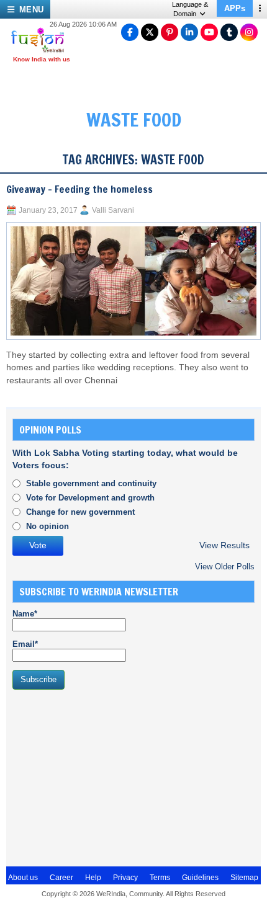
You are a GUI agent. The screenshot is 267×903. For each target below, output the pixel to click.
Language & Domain (190, 9)
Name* (24, 613)
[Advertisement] (105, 776)
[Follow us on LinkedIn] (189, 32)
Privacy (125, 877)
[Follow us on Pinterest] (169, 32)
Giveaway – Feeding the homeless (79, 189)
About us (23, 877)
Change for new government (80, 512)
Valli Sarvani (113, 210)
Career (61, 877)
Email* (25, 644)
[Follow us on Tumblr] (229, 32)
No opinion (47, 526)
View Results (224, 545)
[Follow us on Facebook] (129, 32)
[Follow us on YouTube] (209, 32)
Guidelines (200, 877)
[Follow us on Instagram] (249, 32)
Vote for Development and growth (90, 497)
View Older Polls (225, 566)
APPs (234, 8)
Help (93, 877)
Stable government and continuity (91, 483)
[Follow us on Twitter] (149, 32)
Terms (160, 877)
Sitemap (244, 877)
